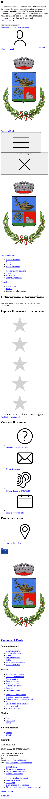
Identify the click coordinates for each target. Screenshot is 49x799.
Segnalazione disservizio (16, 771)
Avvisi (8, 723)
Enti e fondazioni (13, 658)
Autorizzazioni (12, 706)
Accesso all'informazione (16, 271)
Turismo (9, 688)
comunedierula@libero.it (16, 760)
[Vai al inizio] (2, 547)
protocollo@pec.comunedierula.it (19, 762)
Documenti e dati (13, 664)
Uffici (8, 655)
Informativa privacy (14, 780)
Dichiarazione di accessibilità (17, 785)
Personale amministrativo (16, 662)
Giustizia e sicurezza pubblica (18, 697)
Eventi (8, 735)
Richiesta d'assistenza (14, 774)
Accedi (4, 282)
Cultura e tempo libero (15, 677)
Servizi (9, 289)
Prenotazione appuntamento (17, 769)
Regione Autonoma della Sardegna (15, 27)
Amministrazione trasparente (17, 778)
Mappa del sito (7, 791)
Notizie (9, 718)
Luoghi (9, 732)
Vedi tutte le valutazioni (10, 417)
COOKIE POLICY (9, 20)
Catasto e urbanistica (14, 686)
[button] (13, 260)
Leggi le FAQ (11, 767)
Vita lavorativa (12, 679)
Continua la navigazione (10, 25)
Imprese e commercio (14, 681)
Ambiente (10, 701)
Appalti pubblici (12, 683)
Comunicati (10, 720)
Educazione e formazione (16, 695)
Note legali (10, 782)
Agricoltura (10, 275)
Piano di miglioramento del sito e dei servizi (23, 787)
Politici (9, 660)
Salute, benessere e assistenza (17, 704)
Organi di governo (13, 651)
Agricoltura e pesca (13, 708)
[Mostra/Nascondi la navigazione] (21, 142)
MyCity (6, 796)
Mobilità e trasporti (13, 690)
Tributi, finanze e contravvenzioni (19, 699)
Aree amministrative (14, 653)
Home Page (10, 286)
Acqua (8, 273)
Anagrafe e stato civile (15, 674)
